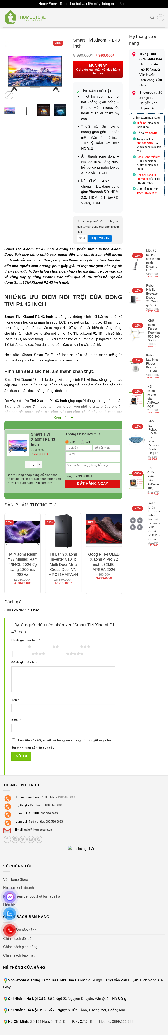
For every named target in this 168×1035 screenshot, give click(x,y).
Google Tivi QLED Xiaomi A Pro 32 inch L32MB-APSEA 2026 (104, 562)
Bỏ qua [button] (125, 4)
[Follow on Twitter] (23, 839)
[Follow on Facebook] (7, 839)
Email (16, 719)
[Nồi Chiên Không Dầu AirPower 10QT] (136, 481)
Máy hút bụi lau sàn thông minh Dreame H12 (153, 260)
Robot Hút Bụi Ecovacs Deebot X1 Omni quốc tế (152, 295)
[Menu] (160, 17)
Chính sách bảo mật (18, 955)
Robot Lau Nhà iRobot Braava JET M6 (152, 363)
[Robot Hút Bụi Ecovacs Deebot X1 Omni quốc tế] (136, 299)
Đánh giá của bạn (25, 640)
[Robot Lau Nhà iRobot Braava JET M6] (136, 367)
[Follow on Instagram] (15, 839)
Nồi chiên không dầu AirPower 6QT (153, 396)
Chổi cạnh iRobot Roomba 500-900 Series (154, 330)
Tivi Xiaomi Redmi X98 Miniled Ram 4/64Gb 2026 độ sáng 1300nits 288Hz (22, 564)
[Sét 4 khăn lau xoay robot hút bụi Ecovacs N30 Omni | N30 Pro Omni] (137, 525)
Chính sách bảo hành (20, 930)
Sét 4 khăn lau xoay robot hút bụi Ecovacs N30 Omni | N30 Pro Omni (154, 521)
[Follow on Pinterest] (38, 839)
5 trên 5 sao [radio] (56, 653)
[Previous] (10, 69)
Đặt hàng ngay (92, 483)
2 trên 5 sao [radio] (42, 646)
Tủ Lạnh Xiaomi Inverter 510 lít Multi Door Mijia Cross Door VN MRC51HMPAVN (63, 564)
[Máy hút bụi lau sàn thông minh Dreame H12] (136, 264)
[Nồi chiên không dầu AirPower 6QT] (136, 399)
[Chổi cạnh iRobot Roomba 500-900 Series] (137, 334)
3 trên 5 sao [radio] (70, 646)
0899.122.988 (122, 1021)
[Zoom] (9, 95)
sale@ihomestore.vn (38, 829)
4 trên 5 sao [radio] (22, 653)
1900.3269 (48, 797)
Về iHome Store (15, 879)
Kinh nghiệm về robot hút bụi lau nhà (31, 896)
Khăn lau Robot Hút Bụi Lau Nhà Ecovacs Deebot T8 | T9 (154, 437)
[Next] (60, 69)
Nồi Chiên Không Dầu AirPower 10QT (153, 478)
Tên (15, 700)
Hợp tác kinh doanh (18, 888)
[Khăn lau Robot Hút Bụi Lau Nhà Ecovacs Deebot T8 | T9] (137, 441)
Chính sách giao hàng (20, 947)
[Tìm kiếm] (152, 17)
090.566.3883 (66, 797)
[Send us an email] (31, 839)
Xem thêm (61, 418)
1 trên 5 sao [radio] (18, 646)
